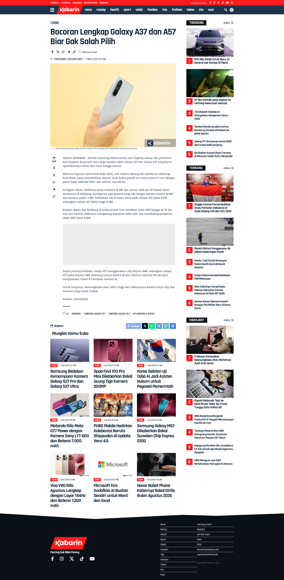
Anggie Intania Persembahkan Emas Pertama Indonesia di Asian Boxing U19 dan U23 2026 (212, 207)
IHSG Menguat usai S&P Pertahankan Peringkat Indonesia (213, 462)
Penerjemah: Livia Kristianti (68, 58)
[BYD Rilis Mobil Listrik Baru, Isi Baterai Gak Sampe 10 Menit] (210, 42)
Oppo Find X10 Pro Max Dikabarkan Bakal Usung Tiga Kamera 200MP (113, 378)
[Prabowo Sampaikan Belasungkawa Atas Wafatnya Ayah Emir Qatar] (210, 340)
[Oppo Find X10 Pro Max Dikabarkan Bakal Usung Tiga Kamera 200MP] (113, 350)
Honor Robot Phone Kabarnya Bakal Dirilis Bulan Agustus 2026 (156, 490)
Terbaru (54, 2)
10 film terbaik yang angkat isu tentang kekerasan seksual (212, 101)
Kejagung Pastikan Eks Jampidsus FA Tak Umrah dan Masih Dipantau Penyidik (213, 449)
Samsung (76, 313)
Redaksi (104, 2)
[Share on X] (58, 52)
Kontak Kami (90, 2)
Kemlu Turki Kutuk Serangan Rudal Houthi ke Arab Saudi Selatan (210, 264)
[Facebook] (210, 2)
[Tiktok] (81, 558)
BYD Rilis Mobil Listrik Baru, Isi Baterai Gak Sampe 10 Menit (212, 61)
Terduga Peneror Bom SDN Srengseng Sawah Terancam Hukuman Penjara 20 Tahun (210, 434)
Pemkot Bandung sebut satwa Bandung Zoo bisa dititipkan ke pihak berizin (211, 130)
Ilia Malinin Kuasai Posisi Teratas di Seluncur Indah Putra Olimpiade (213, 154)
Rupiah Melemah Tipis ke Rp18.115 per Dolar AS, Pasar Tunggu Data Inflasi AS (210, 404)
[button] (225, 9)
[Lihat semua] (51, 58)
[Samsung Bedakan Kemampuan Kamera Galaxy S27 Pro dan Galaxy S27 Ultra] (69, 350)
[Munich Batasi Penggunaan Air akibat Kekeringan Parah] (210, 232)
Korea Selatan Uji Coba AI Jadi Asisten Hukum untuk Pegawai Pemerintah (155, 378)
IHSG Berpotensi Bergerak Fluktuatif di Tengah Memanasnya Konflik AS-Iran (213, 419)
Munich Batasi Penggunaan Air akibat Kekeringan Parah (212, 250)
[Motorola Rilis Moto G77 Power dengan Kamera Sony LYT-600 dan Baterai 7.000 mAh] (69, 405)
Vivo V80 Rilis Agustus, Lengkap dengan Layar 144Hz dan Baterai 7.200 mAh (67, 495)
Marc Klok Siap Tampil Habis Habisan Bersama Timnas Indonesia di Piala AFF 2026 (209, 290)
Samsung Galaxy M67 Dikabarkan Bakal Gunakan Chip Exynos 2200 (156, 433)
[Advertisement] (119, 244)
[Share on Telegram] (69, 52)
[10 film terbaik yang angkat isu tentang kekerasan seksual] (210, 83)
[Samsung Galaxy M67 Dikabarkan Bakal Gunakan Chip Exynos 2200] (156, 405)
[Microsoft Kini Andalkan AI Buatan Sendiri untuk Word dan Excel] (113, 464)
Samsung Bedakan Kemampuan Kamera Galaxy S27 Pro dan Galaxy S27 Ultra (69, 378)
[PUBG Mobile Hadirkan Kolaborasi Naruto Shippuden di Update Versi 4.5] (113, 405)
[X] (218, 2)
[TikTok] (223, 2)
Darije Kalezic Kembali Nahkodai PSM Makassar (212, 277)
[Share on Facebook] (52, 52)
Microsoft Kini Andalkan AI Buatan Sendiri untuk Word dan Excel (111, 493)
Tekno (54, 22)
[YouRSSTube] (232, 2)
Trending (65, 2)
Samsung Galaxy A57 (119, 313)
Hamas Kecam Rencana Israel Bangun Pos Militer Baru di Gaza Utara (212, 305)
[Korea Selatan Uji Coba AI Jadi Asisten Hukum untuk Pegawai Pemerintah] (156, 350)
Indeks (227, 23)
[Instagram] (214, 2)
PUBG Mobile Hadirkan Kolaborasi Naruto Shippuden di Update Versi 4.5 (113, 433)
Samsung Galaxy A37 (94, 313)
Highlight (77, 2)
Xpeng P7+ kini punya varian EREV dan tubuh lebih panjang (213, 143)
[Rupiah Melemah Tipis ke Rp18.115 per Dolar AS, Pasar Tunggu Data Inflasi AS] (210, 384)
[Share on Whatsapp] (63, 52)
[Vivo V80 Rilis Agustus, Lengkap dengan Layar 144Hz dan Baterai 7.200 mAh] (69, 464)
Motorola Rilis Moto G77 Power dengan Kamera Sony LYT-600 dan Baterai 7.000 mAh (69, 436)
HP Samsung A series (143, 313)
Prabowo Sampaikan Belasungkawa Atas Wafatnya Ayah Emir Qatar (212, 360)
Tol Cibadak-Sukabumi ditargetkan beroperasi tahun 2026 (211, 115)
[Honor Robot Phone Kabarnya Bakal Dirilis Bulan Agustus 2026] (156, 464)
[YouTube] (227, 2)
